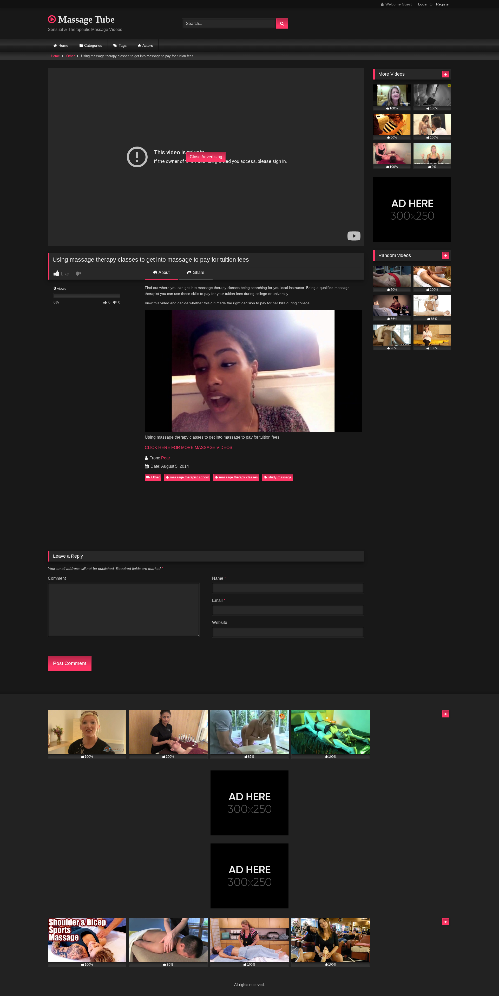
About (163, 272)
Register (443, 4)
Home (63, 45)
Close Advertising (206, 157)
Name (219, 578)
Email (218, 600)
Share (198, 272)
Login (422, 4)
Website (219, 622)
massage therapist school (189, 477)
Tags (123, 45)
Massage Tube (85, 19)
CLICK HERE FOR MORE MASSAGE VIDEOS (188, 447)
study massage (279, 477)
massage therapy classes (238, 477)
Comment (57, 578)
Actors (147, 45)
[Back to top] (483, 980)
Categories (93, 45)
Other (70, 56)
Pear (165, 458)
